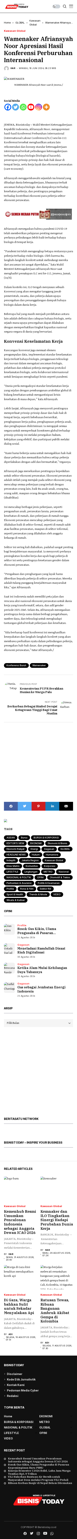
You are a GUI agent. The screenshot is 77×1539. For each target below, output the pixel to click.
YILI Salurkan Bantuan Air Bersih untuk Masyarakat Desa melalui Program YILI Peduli (38, 1478)
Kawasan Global (14, 30)
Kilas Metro (13, 866)
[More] (46, 107)
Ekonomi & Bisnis (57, 843)
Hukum (36, 854)
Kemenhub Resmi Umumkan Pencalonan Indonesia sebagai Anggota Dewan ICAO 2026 (20, 1222)
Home (7, 22)
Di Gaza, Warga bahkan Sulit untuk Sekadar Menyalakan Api (19, 1306)
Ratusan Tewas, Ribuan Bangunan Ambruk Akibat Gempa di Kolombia (54, 1310)
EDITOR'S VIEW (15, 843)
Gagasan (49, 848)
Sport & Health (15, 894)
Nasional (64, 871)
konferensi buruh (16, 665)
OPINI (40, 877)
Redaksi (12, 1396)
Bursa (24, 837)
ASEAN (11, 837)
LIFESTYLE (12, 871)
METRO (48, 871)
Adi (10, 1334)
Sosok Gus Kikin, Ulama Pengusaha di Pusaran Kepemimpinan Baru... (36, 933)
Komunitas (32, 866)
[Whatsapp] (23, 107)
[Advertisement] (38, 762)
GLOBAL (20, 22)
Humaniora (52, 854)
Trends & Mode (38, 894)
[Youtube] (30, 107)
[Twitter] (15, 107)
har (12, 68)
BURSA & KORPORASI (46, 837)
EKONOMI (36, 843)
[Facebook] (7, 107)
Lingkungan (31, 871)
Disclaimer (14, 1374)
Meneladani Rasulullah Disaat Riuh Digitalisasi (41, 950)
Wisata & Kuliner (16, 900)
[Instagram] (38, 107)
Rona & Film (27, 888)
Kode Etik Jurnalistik (21, 1379)
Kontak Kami (15, 1385)
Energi (34, 848)
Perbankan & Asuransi (19, 883)
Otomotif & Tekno (60, 877)
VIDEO (57, 894)
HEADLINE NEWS (16, 854)
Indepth (11, 860)
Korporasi (49, 866)
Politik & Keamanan (49, 883)
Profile (10, 888)
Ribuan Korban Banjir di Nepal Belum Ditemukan (40, 1483)
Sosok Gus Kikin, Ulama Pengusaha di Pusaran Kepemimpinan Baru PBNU (38, 1466)
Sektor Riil (45, 888)
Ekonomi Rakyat (15, 848)
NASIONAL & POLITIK (19, 877)
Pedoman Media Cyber (23, 1390)
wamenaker (39, 665)
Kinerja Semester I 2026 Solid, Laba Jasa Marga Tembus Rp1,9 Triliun (39, 1472)
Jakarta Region (30, 860)
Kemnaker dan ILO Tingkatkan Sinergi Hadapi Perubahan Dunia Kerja (56, 1220)
